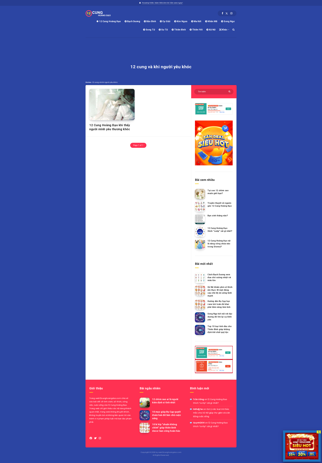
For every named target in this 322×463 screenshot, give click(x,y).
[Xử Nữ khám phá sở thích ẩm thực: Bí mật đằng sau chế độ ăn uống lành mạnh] (200, 291)
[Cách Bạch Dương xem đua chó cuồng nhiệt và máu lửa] (200, 278)
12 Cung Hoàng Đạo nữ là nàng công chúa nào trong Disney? (219, 244)
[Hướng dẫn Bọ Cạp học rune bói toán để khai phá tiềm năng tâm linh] (200, 305)
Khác (224, 29)
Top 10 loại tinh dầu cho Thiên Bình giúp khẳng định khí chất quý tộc (220, 329)
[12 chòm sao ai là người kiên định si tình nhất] (145, 403)
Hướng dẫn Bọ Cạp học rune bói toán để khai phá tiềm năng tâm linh (219, 304)
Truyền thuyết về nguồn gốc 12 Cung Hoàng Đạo (220, 204)
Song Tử (150, 29)
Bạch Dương (133, 21)
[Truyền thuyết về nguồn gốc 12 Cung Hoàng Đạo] (200, 207)
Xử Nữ (212, 29)
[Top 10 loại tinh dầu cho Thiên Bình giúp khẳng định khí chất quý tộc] (200, 330)
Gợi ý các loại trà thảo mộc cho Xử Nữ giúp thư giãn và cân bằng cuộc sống (211, 413)
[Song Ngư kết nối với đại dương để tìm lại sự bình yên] (200, 317)
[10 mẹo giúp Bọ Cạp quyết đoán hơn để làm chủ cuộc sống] (145, 415)
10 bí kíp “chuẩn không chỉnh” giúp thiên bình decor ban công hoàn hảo (166, 427)
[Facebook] (222, 13)
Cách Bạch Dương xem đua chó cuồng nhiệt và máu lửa (219, 277)
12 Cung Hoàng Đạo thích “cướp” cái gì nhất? (220, 229)
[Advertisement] (161, 44)
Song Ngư (229, 21)
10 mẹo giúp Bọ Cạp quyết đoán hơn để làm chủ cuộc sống (166, 415)
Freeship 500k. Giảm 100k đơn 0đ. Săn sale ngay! (162, 3)
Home (88, 82)
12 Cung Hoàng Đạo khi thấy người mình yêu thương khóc (109, 127)
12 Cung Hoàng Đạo (110, 21)
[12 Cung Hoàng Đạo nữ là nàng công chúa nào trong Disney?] (200, 244)
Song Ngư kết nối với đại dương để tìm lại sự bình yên (220, 317)
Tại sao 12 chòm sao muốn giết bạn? (218, 192)
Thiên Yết (197, 29)
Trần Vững (198, 399)
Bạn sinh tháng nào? (218, 215)
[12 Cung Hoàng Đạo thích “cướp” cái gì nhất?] (200, 232)
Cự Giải (166, 21)
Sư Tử (164, 29)
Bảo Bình (151, 21)
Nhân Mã (212, 21)
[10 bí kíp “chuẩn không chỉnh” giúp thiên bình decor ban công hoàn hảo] (145, 428)
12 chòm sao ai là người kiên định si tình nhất (165, 401)
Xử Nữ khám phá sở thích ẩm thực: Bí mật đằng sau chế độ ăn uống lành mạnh (220, 291)
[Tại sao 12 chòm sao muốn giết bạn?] (200, 194)
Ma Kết (197, 21)
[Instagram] (231, 13)
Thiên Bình (180, 29)
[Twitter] (227, 13)
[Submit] (230, 91)
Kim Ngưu (181, 21)
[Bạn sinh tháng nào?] (200, 219)
